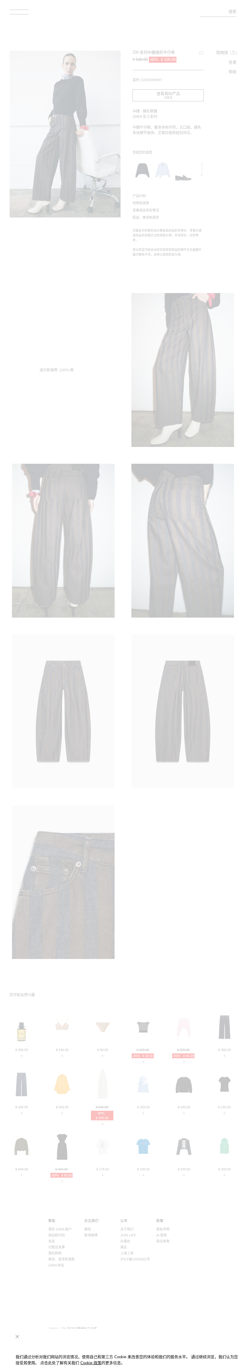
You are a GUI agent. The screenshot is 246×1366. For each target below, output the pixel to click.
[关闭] (17, 1336)
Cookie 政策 (90, 1363)
